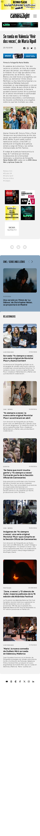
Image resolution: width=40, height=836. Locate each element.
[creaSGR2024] (28, 197)
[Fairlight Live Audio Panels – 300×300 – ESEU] (28, 213)
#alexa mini (7, 171)
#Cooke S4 (7, 173)
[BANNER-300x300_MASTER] (12, 197)
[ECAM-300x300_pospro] (12, 213)
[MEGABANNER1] (20, 5)
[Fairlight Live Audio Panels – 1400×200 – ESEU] (20, 24)
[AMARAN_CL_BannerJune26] (20, 56)
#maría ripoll (8, 176)
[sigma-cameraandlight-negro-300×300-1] (12, 229)
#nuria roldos (8, 178)
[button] (32, 261)
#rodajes (6, 181)
